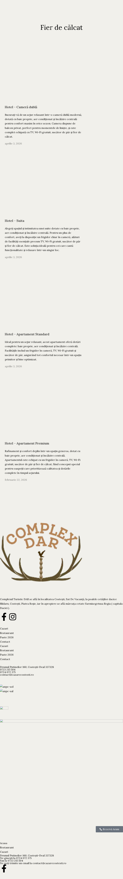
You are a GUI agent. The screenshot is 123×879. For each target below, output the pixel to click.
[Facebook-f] (4, 617)
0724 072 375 (8, 672)
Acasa (3, 843)
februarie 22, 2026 (16, 479)
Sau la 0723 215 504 (11, 860)
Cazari (4, 628)
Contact (5, 641)
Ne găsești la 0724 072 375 (16, 858)
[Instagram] (13, 617)
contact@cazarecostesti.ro (17, 674)
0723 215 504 (7, 669)
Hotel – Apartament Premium (27, 443)
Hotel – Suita (14, 221)
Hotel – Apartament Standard (27, 334)
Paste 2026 (6, 637)
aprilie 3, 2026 (13, 143)
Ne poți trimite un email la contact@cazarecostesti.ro (33, 863)
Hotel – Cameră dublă (21, 107)
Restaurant (7, 633)
